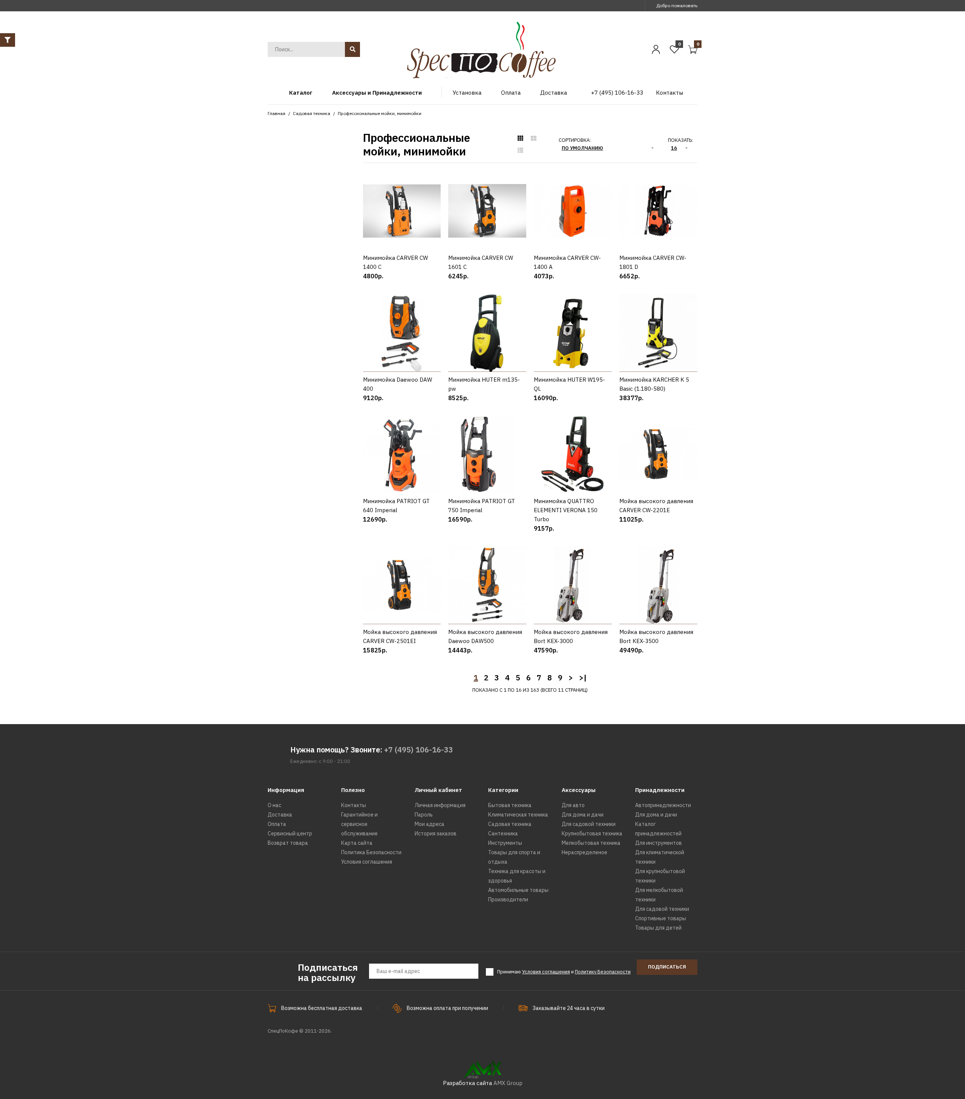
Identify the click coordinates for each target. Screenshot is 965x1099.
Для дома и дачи (583, 814)
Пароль (424, 814)
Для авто (573, 805)
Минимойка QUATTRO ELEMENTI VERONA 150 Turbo (565, 510)
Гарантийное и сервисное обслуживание (359, 824)
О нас (274, 805)
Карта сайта (356, 843)
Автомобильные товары (518, 890)
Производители (508, 899)
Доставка (280, 814)
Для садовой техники (589, 824)
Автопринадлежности (663, 805)
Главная (276, 113)
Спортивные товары (660, 918)
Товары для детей (658, 927)
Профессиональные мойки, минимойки (379, 113)
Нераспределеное (584, 852)
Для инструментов (658, 843)
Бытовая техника (510, 805)
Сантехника (503, 833)
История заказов (435, 833)
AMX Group (507, 1083)
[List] (520, 150)
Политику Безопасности (603, 972)
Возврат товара (288, 843)
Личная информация (440, 805)
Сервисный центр (290, 833)
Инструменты (505, 843)
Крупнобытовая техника (592, 833)
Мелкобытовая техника (591, 843)
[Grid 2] (533, 138)
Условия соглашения (366, 861)
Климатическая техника (518, 814)
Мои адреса (429, 824)
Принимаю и (564, 972)
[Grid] (520, 138)
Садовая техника (311, 113)
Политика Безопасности (371, 852)
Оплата (277, 824)
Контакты (353, 805)
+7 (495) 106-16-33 (418, 749)
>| (583, 677)
